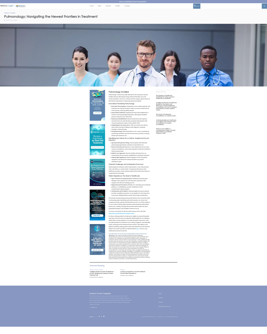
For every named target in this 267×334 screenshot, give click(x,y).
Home (160, 293)
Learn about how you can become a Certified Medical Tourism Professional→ (128, 233)
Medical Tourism (263, 25)
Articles (161, 297)
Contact (161, 302)
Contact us (94, 307)
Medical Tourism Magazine (11, 20)
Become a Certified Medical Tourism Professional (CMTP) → (133, 2)
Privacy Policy (160, 316)
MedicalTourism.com (165, 306)
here (137, 228)
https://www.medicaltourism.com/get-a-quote (121, 213)
